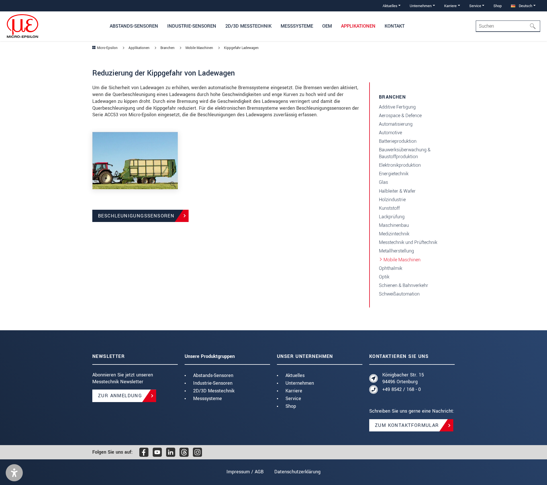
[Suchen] (534, 26)
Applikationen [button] (358, 26)
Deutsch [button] (525, 6)
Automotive (390, 132)
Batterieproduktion (398, 141)
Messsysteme (207, 399)
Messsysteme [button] (297, 26)
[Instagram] (197, 452)
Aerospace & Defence (400, 115)
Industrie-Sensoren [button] (191, 26)
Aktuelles (295, 375)
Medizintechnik (394, 234)
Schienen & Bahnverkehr (403, 285)
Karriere (293, 391)
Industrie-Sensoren (212, 383)
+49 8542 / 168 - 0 (401, 389)
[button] (14, 472)
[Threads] (184, 452)
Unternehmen (299, 383)
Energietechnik (394, 173)
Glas (383, 182)
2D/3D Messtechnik (213, 391)
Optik (384, 277)
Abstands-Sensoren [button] (134, 26)
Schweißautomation (399, 294)
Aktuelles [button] (390, 6)
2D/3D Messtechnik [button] (248, 26)
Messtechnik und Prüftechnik (408, 242)
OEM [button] (327, 26)
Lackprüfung (392, 216)
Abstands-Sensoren (213, 375)
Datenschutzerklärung (297, 471)
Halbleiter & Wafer (397, 191)
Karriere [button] (450, 6)
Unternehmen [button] (421, 6)
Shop (497, 6)
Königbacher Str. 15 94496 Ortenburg (403, 378)
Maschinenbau (394, 225)
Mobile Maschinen (402, 259)
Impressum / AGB (245, 471)
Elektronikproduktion (400, 165)
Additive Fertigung (397, 107)
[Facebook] (143, 452)
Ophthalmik (390, 268)
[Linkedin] (170, 452)
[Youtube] (157, 452)
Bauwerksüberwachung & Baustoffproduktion (404, 153)
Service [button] (475, 6)
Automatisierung (396, 124)
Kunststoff (389, 208)
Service (293, 399)
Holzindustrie (392, 199)
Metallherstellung (396, 251)
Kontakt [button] (395, 26)
